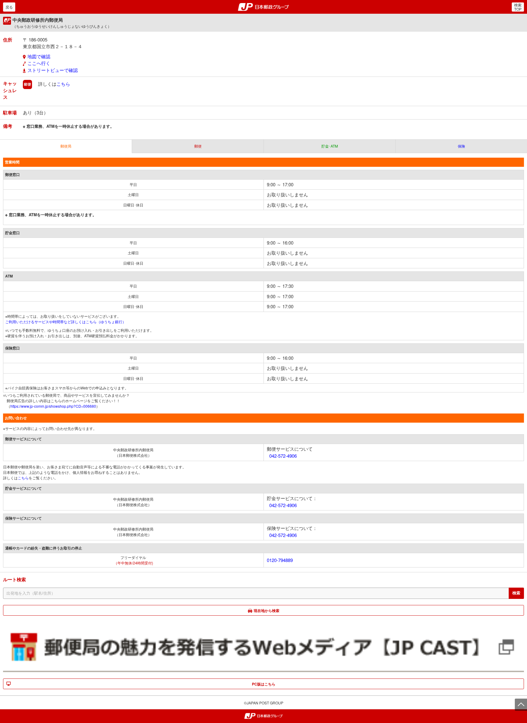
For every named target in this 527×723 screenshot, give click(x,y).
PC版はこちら (263, 684)
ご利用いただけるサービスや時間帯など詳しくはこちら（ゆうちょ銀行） (65, 321)
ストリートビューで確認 (52, 70)
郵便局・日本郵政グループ (263, 7)
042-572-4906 (283, 456)
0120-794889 (280, 560)
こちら (63, 84)
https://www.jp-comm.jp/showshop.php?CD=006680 (53, 406)
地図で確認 (38, 56)
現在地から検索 (266, 610)
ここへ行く (38, 63)
